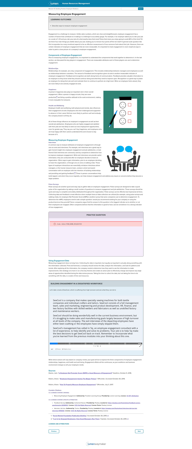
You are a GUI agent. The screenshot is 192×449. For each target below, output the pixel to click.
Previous (53, 431)
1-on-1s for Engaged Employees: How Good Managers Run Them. (76, 419)
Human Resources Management (76, 3)
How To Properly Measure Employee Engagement (78, 385)
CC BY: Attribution (133, 396)
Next (139, 431)
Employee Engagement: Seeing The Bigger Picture (78, 379)
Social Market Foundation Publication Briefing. (69, 416)
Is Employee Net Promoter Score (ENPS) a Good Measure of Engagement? (85, 373)
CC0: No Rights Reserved (82, 405)
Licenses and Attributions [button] (59, 424)
